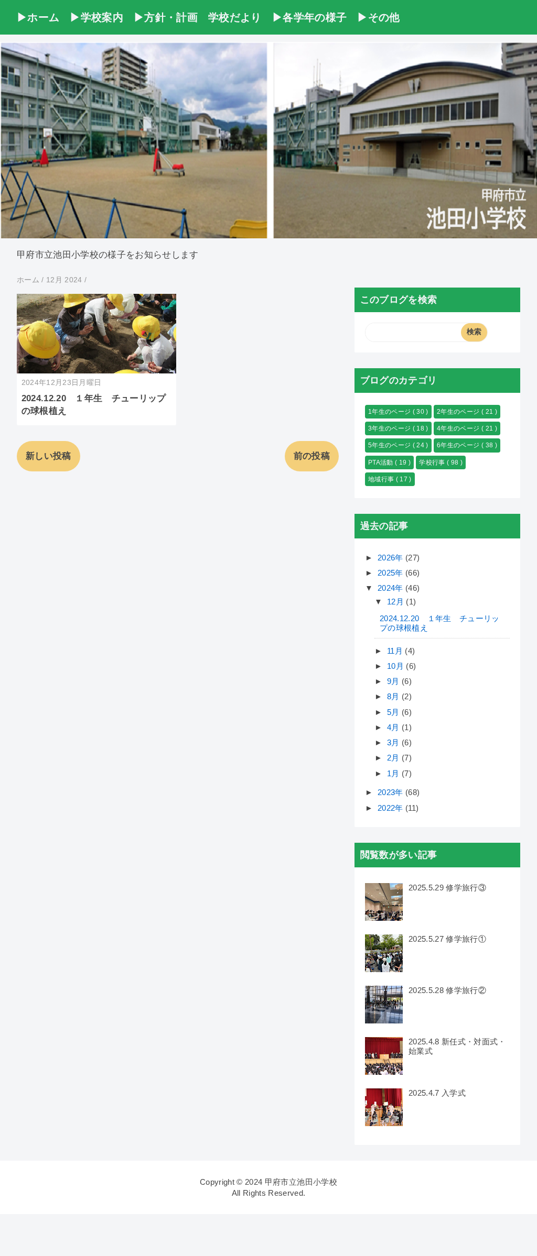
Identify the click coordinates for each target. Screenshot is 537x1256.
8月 (394, 696)
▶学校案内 (96, 17)
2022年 (391, 807)
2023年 (391, 792)
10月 (396, 666)
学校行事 (433, 462)
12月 (396, 601)
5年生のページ (390, 445)
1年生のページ (390, 411)
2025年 (391, 572)
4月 (394, 727)
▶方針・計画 (166, 17)
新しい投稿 (48, 456)
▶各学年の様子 (309, 17)
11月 (396, 650)
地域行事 (382, 479)
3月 (394, 742)
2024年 (391, 587)
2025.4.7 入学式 (437, 1092)
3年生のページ (390, 428)
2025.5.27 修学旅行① (447, 938)
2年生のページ (459, 411)
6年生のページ (459, 445)
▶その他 (378, 17)
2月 (394, 757)
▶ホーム (38, 17)
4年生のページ (459, 428)
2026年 (391, 557)
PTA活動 (381, 462)
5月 (394, 712)
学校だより (235, 17)
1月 (394, 773)
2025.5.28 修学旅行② (447, 990)
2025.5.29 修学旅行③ (447, 887)
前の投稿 (312, 456)
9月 (394, 681)
